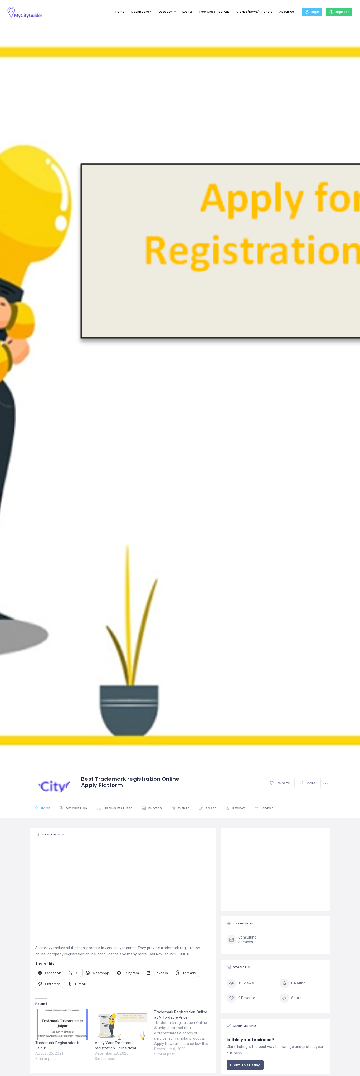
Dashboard (140, 11)
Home (120, 11)
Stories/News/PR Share (254, 11)
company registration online (71, 954)
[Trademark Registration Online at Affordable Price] (184, 1033)
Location (166, 11)
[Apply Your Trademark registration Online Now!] (122, 1024)
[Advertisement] (122, 883)
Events (187, 11)
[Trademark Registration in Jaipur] (62, 1024)
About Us (286, 11)
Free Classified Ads (214, 11)
